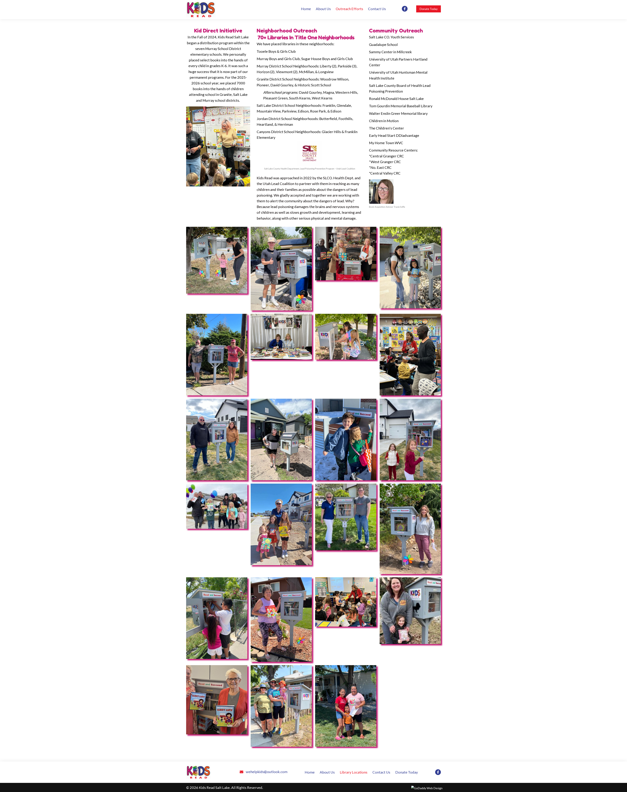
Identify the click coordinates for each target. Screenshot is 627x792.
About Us (327, 772)
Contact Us (381, 772)
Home (310, 772)
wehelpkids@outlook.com (266, 771)
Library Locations (353, 772)
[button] (428, 8)
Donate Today (406, 772)
